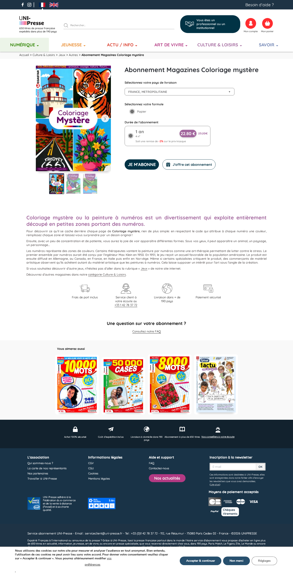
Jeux (144, 268)
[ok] (67, 25)
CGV (91, 463)
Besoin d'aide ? (259, 4)
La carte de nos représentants (46, 468)
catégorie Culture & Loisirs (107, 274)
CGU (91, 468)
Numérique (22, 44)
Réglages (264, 561)
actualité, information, (60, 543)
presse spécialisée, (127, 543)
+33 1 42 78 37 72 (126, 305)
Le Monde (247, 543)
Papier (141, 111)
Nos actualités (167, 478)
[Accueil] (39, 20)
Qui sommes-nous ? (40, 463)
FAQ (151, 463)
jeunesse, (78, 543)
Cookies (93, 473)
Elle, (238, 543)
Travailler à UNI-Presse (42, 478)
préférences (92, 565)
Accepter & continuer (200, 561)
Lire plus (214, 484)
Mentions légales (99, 478)
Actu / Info (120, 44)
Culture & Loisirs (217, 44)
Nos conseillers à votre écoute (217, 436)
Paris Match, (215, 543)
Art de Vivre (169, 44)
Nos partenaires (37, 473)
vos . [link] (63, 564)
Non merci (236, 561)
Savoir (266, 44)
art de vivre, (92, 543)
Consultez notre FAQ (146, 331)
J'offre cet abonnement (192, 164)
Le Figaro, (229, 543)
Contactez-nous (159, 468)
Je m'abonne (142, 164)
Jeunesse (71, 44)
